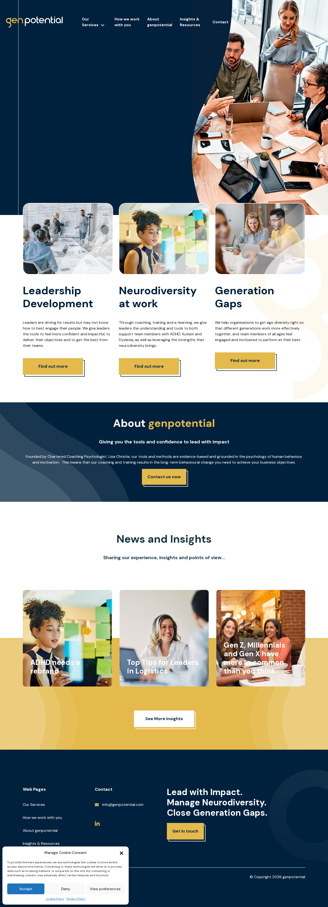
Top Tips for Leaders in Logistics (163, 667)
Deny (65, 889)
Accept (25, 889)
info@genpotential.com (122, 804)
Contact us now (164, 477)
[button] (121, 852)
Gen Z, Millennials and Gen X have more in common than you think (254, 658)
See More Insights (164, 719)
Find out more (53, 366)
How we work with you (42, 817)
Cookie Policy (55, 899)
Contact (221, 22)
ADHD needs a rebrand (55, 667)
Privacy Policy (76, 899)
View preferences (105, 889)
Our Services (90, 22)
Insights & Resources (41, 843)
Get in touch (185, 831)
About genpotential (40, 830)
